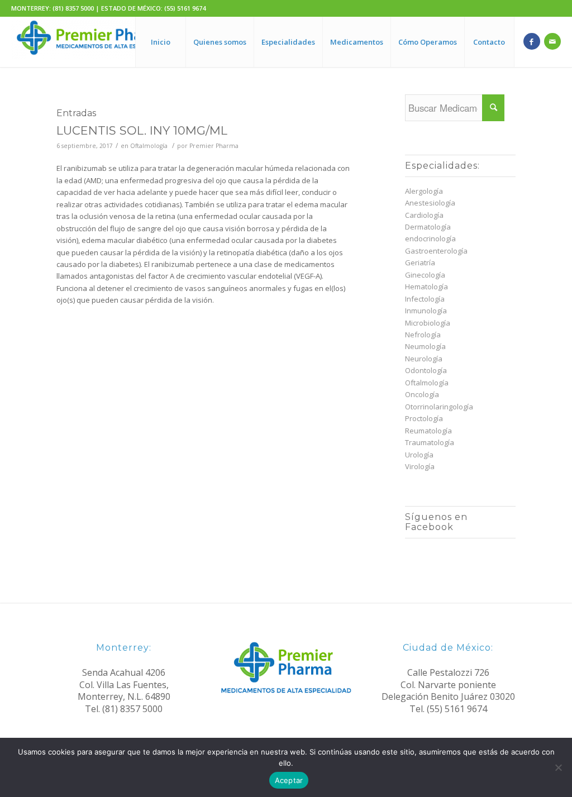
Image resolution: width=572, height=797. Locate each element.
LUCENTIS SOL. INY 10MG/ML (141, 130)
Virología (420, 466)
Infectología (425, 299)
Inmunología (426, 311)
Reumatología (428, 431)
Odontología (426, 370)
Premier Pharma (214, 146)
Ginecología (425, 275)
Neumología (425, 346)
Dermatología (428, 227)
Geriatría (420, 262)
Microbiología (427, 323)
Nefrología (423, 335)
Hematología (426, 286)
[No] (558, 767)
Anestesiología (430, 203)
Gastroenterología (436, 251)
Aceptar (289, 780)
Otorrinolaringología (439, 407)
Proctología (424, 418)
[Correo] (552, 41)
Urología (419, 455)
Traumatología (429, 442)
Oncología (422, 394)
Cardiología (424, 215)
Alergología (424, 191)
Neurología (423, 359)
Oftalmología (149, 146)
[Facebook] (531, 41)
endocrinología (430, 238)
